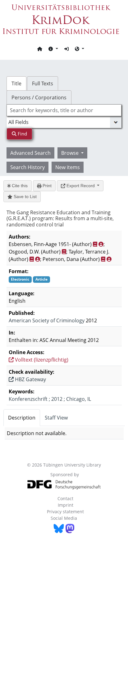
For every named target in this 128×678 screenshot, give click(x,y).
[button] (53, 48)
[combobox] (64, 110)
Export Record (80, 185)
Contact (65, 498)
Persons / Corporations (38, 97)
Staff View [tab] (56, 417)
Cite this (19, 185)
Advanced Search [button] (30, 152)
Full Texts (42, 83)
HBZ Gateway (30, 379)
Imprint (65, 505)
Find (21, 133)
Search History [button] (27, 167)
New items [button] (67, 167)
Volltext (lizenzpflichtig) (41, 359)
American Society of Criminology (47, 320)
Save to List (24, 196)
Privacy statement (65, 511)
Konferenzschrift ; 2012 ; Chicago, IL (50, 399)
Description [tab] (21, 417)
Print (46, 185)
